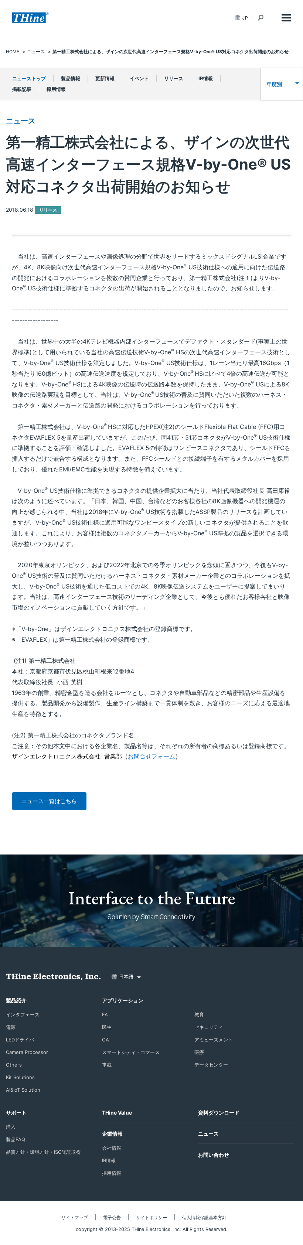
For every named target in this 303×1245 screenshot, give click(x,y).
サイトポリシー (151, 1217)
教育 (199, 1014)
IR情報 (205, 78)
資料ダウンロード (218, 1112)
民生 (107, 1027)
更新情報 (105, 78)
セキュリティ (208, 1027)
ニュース (20, 120)
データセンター (211, 1065)
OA (105, 1040)
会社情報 (111, 1148)
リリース (173, 78)
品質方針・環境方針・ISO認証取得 (43, 1152)
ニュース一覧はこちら (49, 801)
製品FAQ (15, 1139)
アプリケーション (122, 1000)
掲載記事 (21, 89)
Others (14, 1065)
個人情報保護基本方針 (204, 1217)
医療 (199, 1052)
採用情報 (56, 89)
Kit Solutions (20, 1077)
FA (105, 1014)
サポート (16, 1112)
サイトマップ (74, 1217)
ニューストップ (29, 78)
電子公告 (112, 1217)
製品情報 (70, 78)
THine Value (117, 1112)
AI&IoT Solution (23, 1090)
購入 (11, 1127)
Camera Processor (27, 1052)
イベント (139, 78)
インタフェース (23, 1014)
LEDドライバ (20, 1040)
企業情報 (112, 1133)
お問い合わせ (213, 1155)
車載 (107, 1065)
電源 (11, 1027)
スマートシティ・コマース (131, 1052)
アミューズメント (213, 1040)
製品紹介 (16, 1000)
